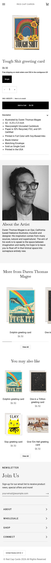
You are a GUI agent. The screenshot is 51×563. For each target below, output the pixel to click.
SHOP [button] (6, 527)
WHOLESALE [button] (11, 518)
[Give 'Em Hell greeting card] (38, 424)
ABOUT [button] (7, 509)
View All (26, 347)
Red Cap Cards (13, 559)
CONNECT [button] (9, 537)
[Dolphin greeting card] (20, 306)
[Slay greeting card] (13, 424)
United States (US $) (13, 553)
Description (6, 115)
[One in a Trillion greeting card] (38, 381)
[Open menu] (6, 4)
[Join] (45, 493)
